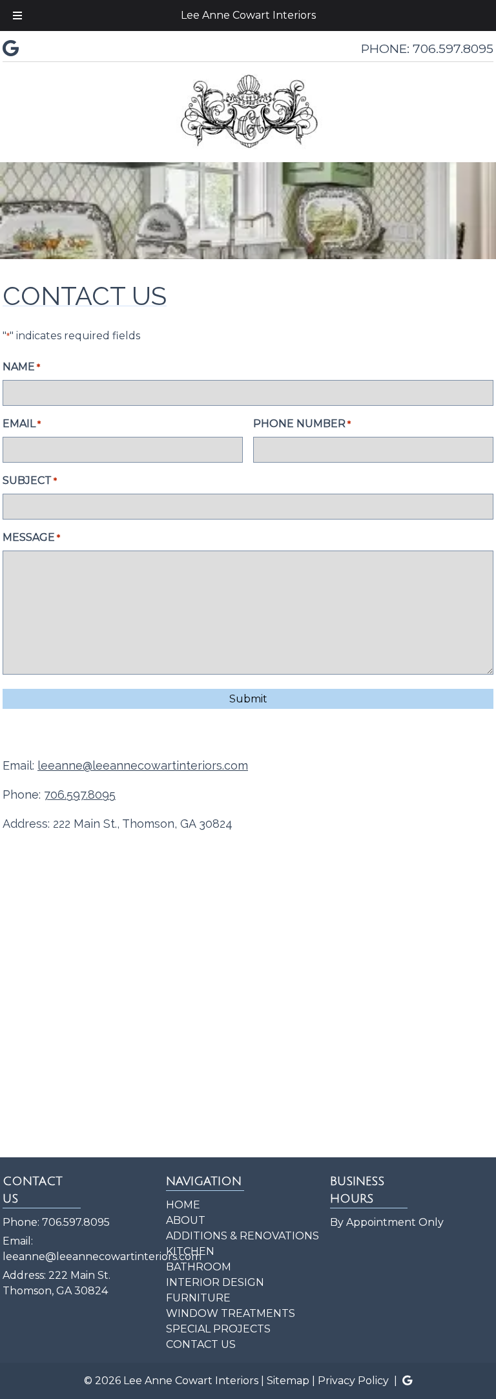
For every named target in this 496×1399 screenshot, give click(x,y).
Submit (248, 699)
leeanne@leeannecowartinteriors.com (142, 765)
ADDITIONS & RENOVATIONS (242, 1236)
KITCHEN (190, 1251)
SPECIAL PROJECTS (218, 1329)
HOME (183, 1205)
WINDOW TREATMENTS (230, 1313)
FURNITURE (198, 1298)
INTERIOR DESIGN (215, 1282)
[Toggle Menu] (17, 15)
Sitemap (288, 1380)
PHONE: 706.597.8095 (427, 48)
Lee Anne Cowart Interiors (248, 15)
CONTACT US (201, 1344)
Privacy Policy (353, 1380)
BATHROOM (198, 1267)
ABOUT (185, 1220)
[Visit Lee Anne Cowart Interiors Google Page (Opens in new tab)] (11, 48)
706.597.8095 (76, 1222)
